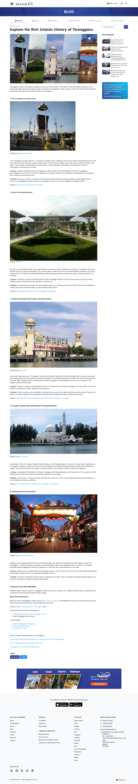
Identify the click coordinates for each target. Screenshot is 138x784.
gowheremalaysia (26, 153)
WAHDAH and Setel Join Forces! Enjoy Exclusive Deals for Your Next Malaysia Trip (118, 73)
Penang (76, 729)
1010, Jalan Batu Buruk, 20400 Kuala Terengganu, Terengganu (37, 484)
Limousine (42, 723)
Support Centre (108, 720)
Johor (76, 723)
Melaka (76, 726)
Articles (19, 21)
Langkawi (77, 735)
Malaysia (122, 780)
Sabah (76, 743)
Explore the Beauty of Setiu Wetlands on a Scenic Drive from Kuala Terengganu (37, 639)
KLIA (75, 732)
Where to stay (96, 21)
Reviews (13, 732)
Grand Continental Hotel (21, 626)
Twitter (23, 657)
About (12, 720)
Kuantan (77, 754)
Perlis (76, 760)
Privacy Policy (43, 737)
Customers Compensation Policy (49, 743)
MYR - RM (113, 3)
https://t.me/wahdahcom (113, 96)
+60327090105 (107, 723)
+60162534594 (107, 726)
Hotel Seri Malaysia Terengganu (24, 624)
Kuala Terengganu (80, 749)
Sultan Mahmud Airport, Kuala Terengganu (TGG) (29, 614)
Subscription (43, 726)
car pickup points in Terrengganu (31, 606)
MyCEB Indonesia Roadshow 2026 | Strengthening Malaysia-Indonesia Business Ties (118, 57)
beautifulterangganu (26, 555)
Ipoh (75, 746)
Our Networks (14, 723)
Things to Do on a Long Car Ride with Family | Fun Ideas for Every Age (119, 65)
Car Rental (42, 720)
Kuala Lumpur (78, 720)
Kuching (77, 737)
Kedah (76, 757)
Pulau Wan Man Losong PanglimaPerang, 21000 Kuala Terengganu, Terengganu (43, 398)
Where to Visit (118, 21)
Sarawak (77, 740)
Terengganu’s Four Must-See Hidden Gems (25, 647)
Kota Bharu (77, 752)
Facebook (14, 657)
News (36, 21)
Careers (12, 740)
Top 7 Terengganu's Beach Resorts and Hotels (26, 643)
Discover (13, 737)
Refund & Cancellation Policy (48, 740)
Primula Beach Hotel (20, 628)
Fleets (12, 735)
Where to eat (74, 21)
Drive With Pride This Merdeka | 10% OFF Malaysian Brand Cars (117, 41)
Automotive (54, 21)
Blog (11, 729)
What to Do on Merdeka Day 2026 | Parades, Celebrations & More (119, 49)
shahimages (24, 456)
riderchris (23, 370)
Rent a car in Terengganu (50, 601)
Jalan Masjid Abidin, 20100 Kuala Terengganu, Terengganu (36, 291)
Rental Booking (44, 734)
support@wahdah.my (109, 729)
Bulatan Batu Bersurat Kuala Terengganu (29, 185)
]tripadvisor (19, 262)
